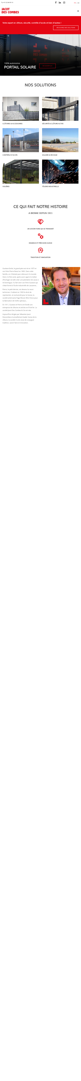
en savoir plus (47, 66)
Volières (6, 186)
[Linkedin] (60, 2)
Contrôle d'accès (10, 155)
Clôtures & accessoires (12, 124)
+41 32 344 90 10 (8, 2)
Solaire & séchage (49, 155)
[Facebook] (56, 2)
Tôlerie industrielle (50, 186)
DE (78, 3)
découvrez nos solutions (66, 28)
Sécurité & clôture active (52, 124)
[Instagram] (65, 2)
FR (75, 3)
